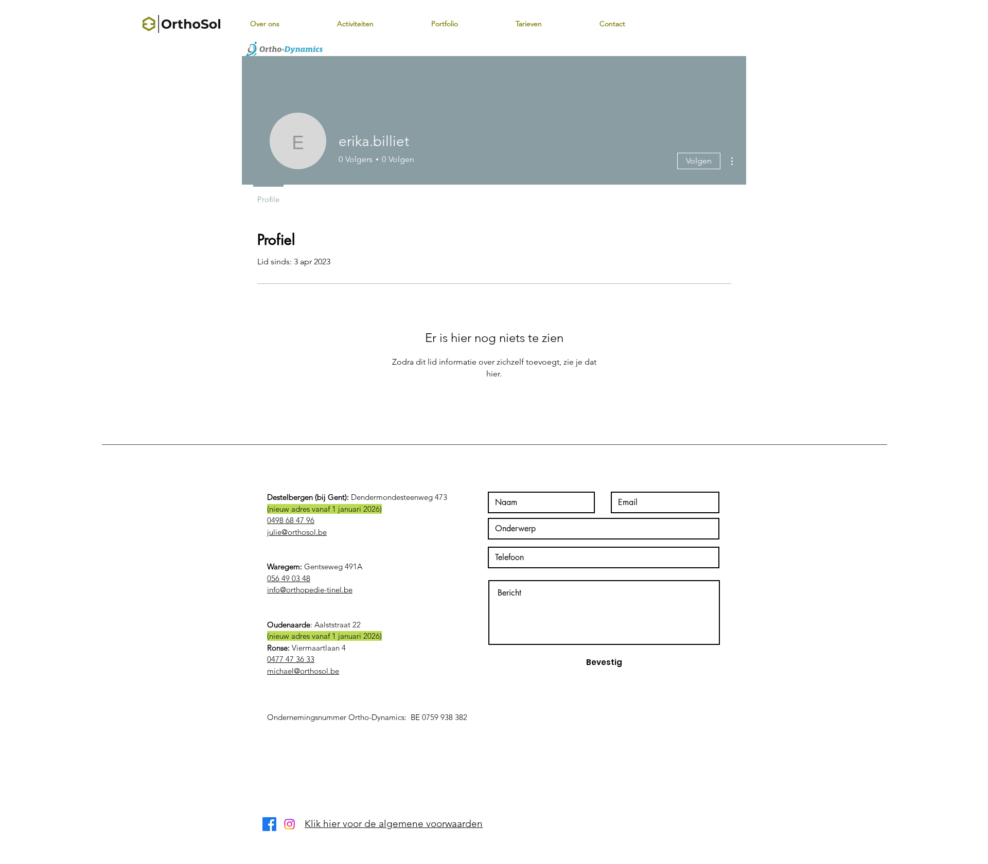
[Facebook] (269, 824)
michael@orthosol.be (303, 671)
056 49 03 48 (288, 578)
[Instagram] (289, 824)
